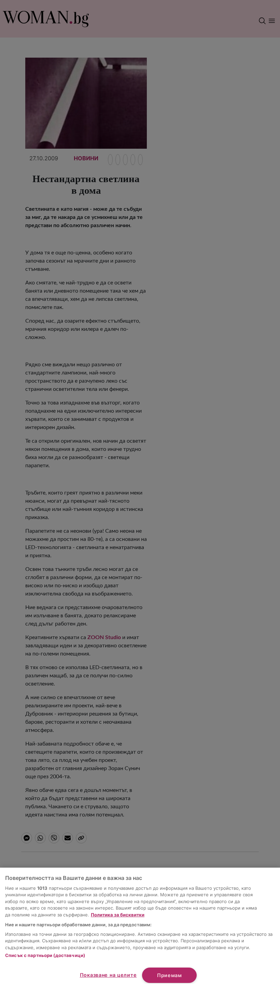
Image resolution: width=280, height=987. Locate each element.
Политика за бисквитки (117, 914)
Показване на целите (108, 975)
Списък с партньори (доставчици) (45, 955)
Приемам (169, 975)
